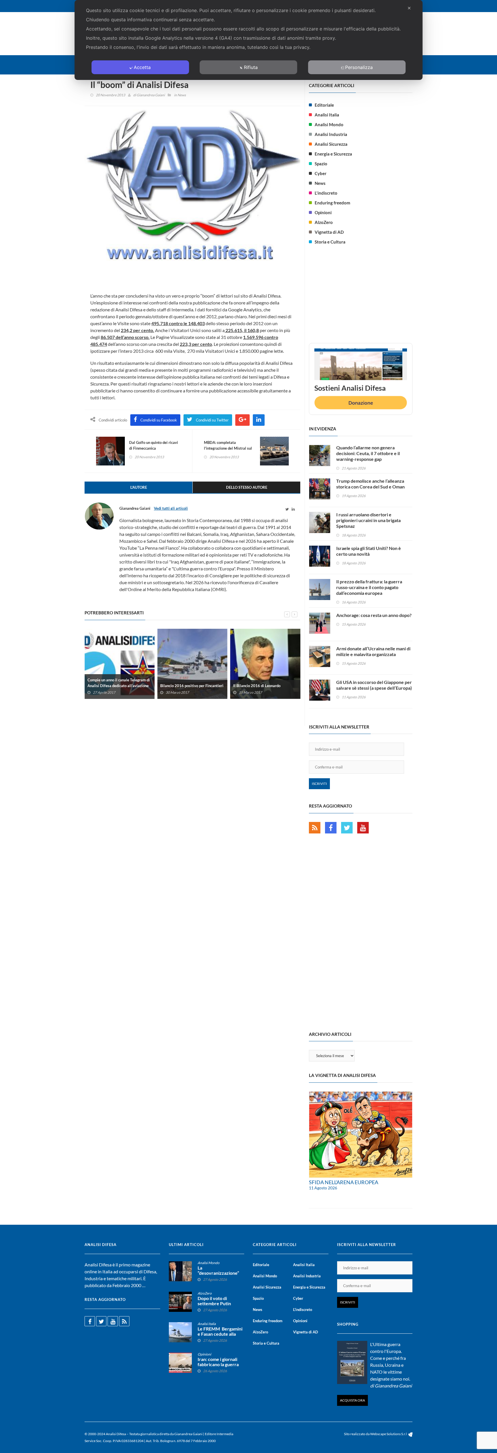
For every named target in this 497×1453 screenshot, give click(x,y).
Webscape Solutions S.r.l (388, 1434)
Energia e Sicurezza (333, 153)
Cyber (320, 173)
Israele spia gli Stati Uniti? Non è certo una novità (368, 551)
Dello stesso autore (246, 487)
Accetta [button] (142, 67)
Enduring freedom (332, 202)
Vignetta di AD (329, 232)
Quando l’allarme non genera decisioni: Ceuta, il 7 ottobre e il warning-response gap (368, 453)
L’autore (138, 487)
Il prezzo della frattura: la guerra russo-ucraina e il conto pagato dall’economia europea (369, 587)
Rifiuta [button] (251, 67)
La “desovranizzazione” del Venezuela (218, 1273)
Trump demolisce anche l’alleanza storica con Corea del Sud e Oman (370, 483)
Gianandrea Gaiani (151, 95)
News (181, 95)
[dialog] (248, 40)
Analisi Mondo (329, 124)
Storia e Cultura (330, 241)
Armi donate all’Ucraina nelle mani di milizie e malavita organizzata (373, 651)
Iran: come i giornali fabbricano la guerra (218, 1362)
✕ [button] (409, 8)
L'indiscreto (326, 192)
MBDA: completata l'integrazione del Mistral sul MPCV (228, 448)
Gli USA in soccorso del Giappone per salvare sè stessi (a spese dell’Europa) (374, 685)
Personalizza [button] (359, 67)
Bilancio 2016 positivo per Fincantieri (191, 685)
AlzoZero (324, 222)
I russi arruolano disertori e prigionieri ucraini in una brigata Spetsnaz (368, 520)
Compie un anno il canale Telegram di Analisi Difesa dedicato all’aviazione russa (118, 685)
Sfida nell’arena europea (343, 1182)
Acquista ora (352, 1400)
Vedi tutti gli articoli (171, 508)
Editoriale (324, 105)
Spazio (321, 163)
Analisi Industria (331, 134)
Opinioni (323, 212)
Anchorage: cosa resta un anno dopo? (374, 615)
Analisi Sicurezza (331, 144)
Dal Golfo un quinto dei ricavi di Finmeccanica (153, 445)
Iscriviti (319, 783)
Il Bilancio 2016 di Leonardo (256, 685)
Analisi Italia (327, 114)
